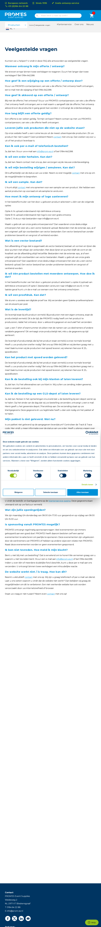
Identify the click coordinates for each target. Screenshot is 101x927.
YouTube (28, 918)
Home (31, 25)
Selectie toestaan (50, 492)
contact (51, 594)
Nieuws (90, 24)
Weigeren (18, 492)
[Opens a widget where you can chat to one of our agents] (92, 923)
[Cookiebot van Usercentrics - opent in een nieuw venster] (87, 433)
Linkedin (21, 918)
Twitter (14, 918)
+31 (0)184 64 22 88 (18, 6)
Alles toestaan (82, 492)
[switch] (36, 475)
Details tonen (87, 484)
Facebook (7, 918)
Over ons (79, 24)
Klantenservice (64, 24)
